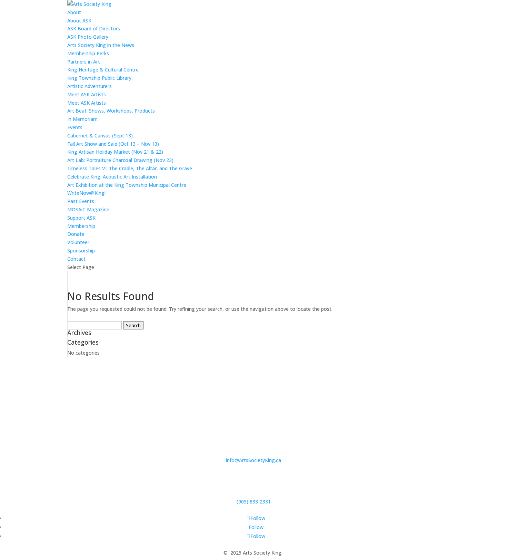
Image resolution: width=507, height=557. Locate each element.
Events (74, 127)
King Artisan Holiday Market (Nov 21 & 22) (115, 151)
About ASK (79, 20)
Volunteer (78, 242)
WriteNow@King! (86, 193)
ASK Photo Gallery (87, 36)
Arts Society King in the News (100, 45)
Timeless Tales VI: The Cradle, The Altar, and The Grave (129, 168)
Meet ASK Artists (86, 102)
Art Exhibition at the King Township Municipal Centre (126, 185)
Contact (76, 259)
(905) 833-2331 (254, 501)
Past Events (80, 201)
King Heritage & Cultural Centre (103, 69)
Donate (75, 234)
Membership (81, 226)
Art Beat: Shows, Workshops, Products (111, 110)
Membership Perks (88, 53)
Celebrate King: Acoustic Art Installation (112, 176)
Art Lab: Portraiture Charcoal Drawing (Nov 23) (120, 160)
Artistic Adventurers (89, 86)
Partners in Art (83, 61)
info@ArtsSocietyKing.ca (253, 460)
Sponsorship (81, 250)
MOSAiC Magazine (88, 209)
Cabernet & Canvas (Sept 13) (100, 135)
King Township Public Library (99, 78)
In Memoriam (82, 119)
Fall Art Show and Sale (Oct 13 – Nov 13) (113, 144)
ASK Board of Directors (93, 28)
